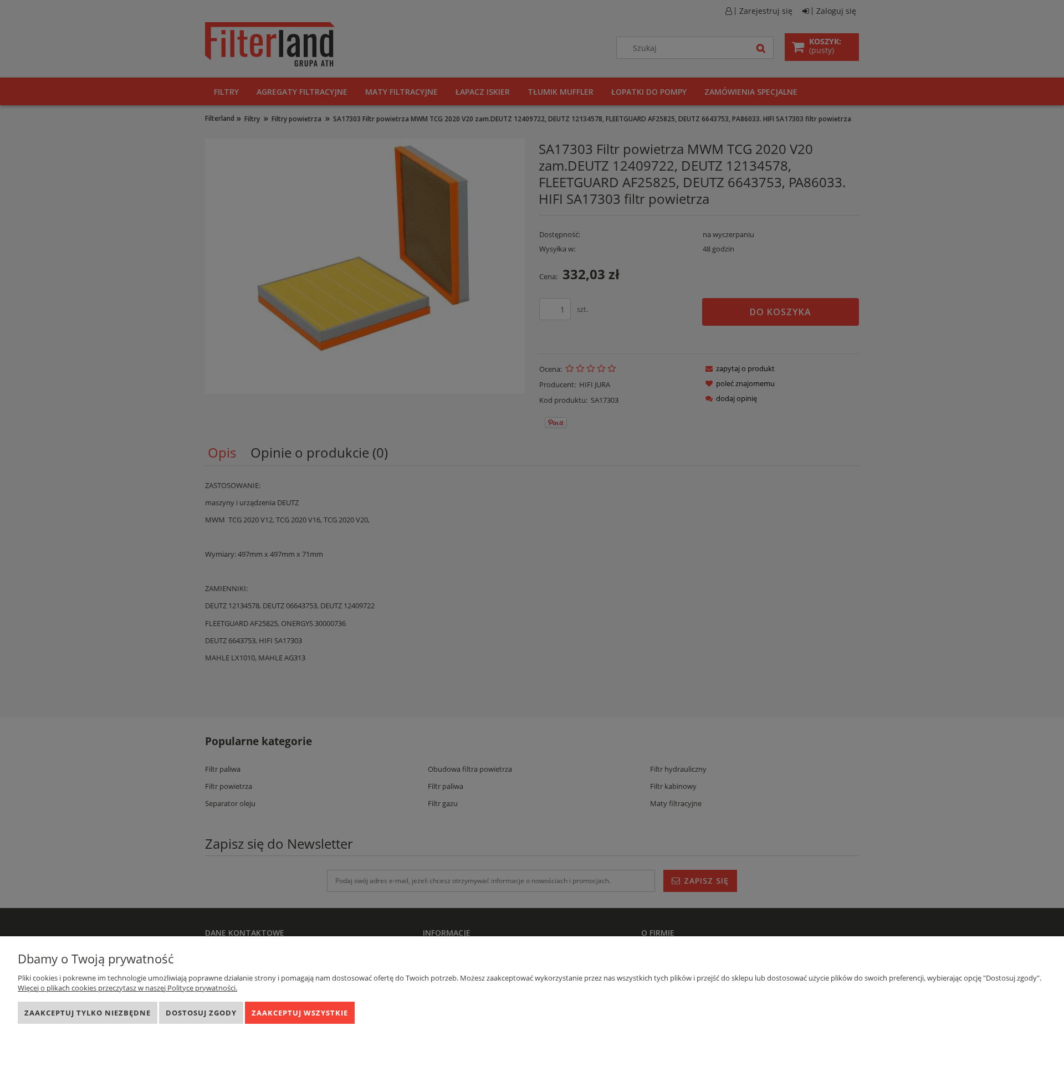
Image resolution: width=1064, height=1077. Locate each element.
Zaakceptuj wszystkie (300, 1013)
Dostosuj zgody (201, 1013)
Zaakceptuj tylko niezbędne (87, 1013)
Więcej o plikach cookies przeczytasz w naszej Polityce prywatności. (127, 988)
